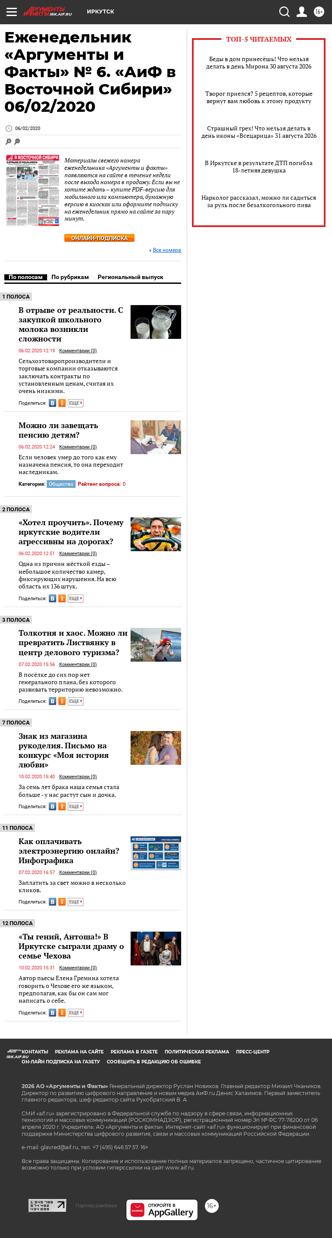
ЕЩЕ (74, 403)
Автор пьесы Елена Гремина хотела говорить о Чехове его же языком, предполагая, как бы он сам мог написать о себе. (69, 989)
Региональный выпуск (130, 276)
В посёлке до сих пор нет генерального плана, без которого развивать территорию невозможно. (71, 682)
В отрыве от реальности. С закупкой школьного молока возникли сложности (71, 324)
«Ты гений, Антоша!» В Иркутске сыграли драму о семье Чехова (71, 946)
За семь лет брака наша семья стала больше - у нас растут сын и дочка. (69, 790)
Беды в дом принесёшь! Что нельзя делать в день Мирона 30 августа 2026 (258, 62)
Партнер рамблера (96, 1205)
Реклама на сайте (79, 1052)
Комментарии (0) (78, 351)
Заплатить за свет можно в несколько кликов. (72, 886)
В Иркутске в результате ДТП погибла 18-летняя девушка (259, 166)
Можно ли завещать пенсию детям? (58, 430)
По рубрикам (70, 276)
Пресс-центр (252, 1052)
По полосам (26, 276)
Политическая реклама (197, 1052)
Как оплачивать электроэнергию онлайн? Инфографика (69, 850)
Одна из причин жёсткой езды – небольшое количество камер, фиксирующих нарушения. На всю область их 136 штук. (67, 575)
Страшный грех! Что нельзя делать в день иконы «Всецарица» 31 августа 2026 (258, 131)
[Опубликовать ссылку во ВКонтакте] (52, 403)
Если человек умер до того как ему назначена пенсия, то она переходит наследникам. (71, 464)
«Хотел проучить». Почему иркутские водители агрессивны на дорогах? (71, 531)
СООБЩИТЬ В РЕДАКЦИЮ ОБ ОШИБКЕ (154, 1062)
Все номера (167, 250)
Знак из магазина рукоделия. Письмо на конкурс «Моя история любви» (64, 750)
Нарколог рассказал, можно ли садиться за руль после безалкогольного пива (258, 201)
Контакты (35, 1052)
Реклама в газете (134, 1052)
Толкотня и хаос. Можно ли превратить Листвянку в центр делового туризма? (73, 642)
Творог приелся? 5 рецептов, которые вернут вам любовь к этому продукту (259, 97)
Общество (61, 484)
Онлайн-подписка (99, 238)
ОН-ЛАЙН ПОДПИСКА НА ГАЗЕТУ (61, 1062)
